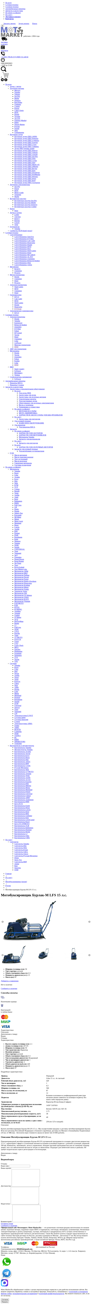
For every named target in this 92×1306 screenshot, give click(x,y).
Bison (16, 525)
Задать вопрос (24, 23)
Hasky (16, 509)
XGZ (16, 619)
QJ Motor (17, 617)
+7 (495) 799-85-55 (8, 57)
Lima (16, 691)
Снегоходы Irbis (20, 846)
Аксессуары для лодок (27, 395)
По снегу (8, 15)
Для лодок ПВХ (25, 393)
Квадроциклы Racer (22, 822)
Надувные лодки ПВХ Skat (24, 163)
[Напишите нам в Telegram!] (46, 1273)
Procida (17, 633)
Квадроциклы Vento (22, 776)
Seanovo (17, 100)
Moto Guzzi (18, 521)
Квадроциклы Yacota (22, 754)
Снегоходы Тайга (21, 852)
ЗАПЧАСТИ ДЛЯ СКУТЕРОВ (31, 433)
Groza (16, 641)
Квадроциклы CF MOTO (24, 772)
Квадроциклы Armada (22, 774)
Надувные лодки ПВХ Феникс (26, 177)
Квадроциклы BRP (21, 764)
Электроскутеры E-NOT (23, 716)
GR (15, 507)
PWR (16, 535)
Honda (16, 114)
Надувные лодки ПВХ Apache (26, 155)
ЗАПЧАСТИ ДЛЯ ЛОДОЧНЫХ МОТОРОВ (36, 447)
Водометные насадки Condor (25, 207)
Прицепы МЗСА (16, 383)
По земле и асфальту (13, 13)
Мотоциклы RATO (21, 599)
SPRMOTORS (19, 742)
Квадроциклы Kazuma (22, 782)
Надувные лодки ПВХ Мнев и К (26, 165)
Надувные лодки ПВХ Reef (24, 181)
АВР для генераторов (18, 349)
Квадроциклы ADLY (22, 762)
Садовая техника (11, 5)
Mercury (17, 90)
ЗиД (16, 555)
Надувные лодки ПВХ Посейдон (27, 173)
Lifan (16, 341)
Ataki (16, 497)
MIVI (16, 647)
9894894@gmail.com (24, 1249)
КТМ (16, 485)
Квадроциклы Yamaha (22, 748)
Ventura (17, 375)
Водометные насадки (18, 199)
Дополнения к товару (9, 1034)
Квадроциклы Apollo (22, 778)
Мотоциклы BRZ (21, 573)
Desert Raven (19, 559)
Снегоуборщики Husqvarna (24, 243)
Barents (17, 221)
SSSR (16, 545)
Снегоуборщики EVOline (24, 239)
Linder (16, 215)
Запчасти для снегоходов (28, 443)
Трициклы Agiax (20, 591)
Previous (2, 922)
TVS (16, 657)
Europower (18, 323)
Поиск (34, 23)
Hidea (16, 122)
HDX (16, 112)
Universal (17, 705)
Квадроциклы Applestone (24, 800)
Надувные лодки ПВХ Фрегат (26, 150)
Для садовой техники (22, 421)
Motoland (17, 523)
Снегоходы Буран (21, 850)
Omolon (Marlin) (20, 120)
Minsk (16, 519)
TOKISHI (18, 744)
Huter (16, 281)
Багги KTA (18, 804)
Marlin (16, 98)
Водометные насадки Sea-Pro (25, 201)
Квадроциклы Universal (23, 794)
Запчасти (13, 429)
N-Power (17, 371)
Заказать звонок (9, 23)
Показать (5, 1302)
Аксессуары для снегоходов (29, 419)
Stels (16, 130)
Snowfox (17, 868)
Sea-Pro (17, 96)
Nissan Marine (19, 124)
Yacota (16, 335)
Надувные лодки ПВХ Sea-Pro (26, 157)
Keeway (17, 681)
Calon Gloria (19, 110)
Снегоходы (14, 842)
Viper (16, 709)
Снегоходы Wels (20, 848)
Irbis (16, 481)
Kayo (16, 479)
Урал (16, 565)
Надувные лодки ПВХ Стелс (25, 144)
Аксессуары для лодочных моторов (32, 397)
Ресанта (17, 273)
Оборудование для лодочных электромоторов (36, 403)
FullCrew (17, 627)
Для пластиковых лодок (28, 401)
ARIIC (16, 728)
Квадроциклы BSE (21, 784)
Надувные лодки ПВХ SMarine (26, 167)
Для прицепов (19, 425)
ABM (16, 687)
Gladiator (17, 104)
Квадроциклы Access (22, 780)
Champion (18, 271)
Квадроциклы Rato (21, 818)
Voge (16, 551)
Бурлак (17, 126)
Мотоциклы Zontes (21, 589)
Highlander (18, 651)
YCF (16, 487)
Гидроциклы (15, 227)
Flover (16, 189)
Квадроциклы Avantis (22, 752)
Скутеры (13, 663)
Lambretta (18, 732)
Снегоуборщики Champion (24, 259)
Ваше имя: (5, 1166)
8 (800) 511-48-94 (21, 57)
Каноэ (12, 209)
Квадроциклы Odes (21, 836)
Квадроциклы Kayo (21, 756)
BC (15, 738)
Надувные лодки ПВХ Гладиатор (27, 183)
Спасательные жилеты (27, 399)
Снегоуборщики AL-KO (23, 257)
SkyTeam (17, 563)
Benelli (16, 491)
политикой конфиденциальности (51, 1294)
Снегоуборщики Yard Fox (24, 237)
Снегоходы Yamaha (21, 844)
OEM (16, 629)
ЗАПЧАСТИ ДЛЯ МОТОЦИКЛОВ (32, 435)
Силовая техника (12, 7)
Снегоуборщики (16, 235)
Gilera (16, 683)
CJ (15, 625)
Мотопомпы (14, 351)
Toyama (17, 116)
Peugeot (17, 697)
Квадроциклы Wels (21, 770)
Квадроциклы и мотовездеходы (22, 746)
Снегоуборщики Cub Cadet (24, 241)
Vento (16, 493)
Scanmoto (17, 653)
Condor (17, 106)
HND (16, 347)
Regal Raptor (19, 561)
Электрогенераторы (17, 317)
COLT (16, 631)
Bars (16, 866)
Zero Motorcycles (20, 569)
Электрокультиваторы (18, 285)
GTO (16, 643)
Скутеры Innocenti (21, 720)
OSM (16, 870)
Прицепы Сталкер (17, 385)
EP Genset (18, 333)
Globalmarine (19, 132)
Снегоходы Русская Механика (25, 856)
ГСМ (12, 453)
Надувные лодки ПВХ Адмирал (26, 140)
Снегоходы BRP (20, 862)
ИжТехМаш (18, 621)
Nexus (16, 673)
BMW (16, 503)
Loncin (16, 527)
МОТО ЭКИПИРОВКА (28, 413)
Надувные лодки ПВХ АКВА (25, 136)
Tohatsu (17, 94)
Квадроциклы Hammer (23, 830)
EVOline (17, 329)
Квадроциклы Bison (22, 758)
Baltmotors (18, 501)
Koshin (17, 361)
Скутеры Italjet (19, 718)
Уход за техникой (20, 459)
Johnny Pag (18, 513)
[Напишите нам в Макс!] (46, 1283)
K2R (16, 605)
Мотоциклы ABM (21, 571)
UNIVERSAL (19, 549)
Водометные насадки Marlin (25, 203)
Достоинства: (6, 1186)
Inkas (16, 211)
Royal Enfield (19, 567)
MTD (16, 289)
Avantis (17, 477)
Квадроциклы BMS (21, 802)
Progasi (17, 533)
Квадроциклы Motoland (23, 790)
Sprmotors (18, 655)
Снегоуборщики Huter (22, 253)
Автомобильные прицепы (15, 9)
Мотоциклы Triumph (22, 601)
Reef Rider (18, 102)
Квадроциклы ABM (22, 798)
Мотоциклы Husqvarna (23, 583)
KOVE (17, 607)
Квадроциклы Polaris (22, 792)
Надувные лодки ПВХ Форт (25, 179)
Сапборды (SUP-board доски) (21, 231)
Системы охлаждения (22, 465)
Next (89, 922)
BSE (16, 531)
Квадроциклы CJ (20, 834)
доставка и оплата (4, 43)
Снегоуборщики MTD (22, 247)
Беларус (17, 269)
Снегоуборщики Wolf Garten (25, 251)
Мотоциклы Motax (21, 587)
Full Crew (18, 505)
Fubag (16, 331)
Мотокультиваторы (17, 275)
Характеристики (7, 1030)
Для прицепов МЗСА (27, 427)
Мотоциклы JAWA (21, 597)
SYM (16, 703)
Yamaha (17, 92)
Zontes (16, 726)
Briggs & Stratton (20, 325)
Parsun (16, 108)
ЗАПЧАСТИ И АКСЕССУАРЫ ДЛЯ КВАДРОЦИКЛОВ (41, 415)
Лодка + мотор (15, 86)
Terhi (16, 225)
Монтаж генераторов (22, 345)
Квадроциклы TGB (21, 826)
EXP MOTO (19, 603)
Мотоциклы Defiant (21, 575)
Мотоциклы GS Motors (23, 595)
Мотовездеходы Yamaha (23, 750)
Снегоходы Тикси (21, 854)
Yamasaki (17, 553)
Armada (17, 613)
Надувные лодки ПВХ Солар (25, 161)
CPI (15, 713)
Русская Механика (21, 768)
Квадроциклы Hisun (22, 808)
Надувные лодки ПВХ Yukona (26, 152)
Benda (16, 623)
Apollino (17, 611)
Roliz (16, 539)
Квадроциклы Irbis (21, 760)
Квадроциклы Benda (22, 832)
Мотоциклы (14, 469)
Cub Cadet (18, 299)
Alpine (16, 864)
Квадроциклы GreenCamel (24, 820)
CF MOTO (18, 637)
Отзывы (4, 1038)
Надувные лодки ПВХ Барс (25, 171)
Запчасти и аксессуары (14, 11)
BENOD (17, 730)
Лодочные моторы (17, 88)
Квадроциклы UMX (22, 838)
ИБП (12, 367)
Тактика (17, 217)
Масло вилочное (20, 461)
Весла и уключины (26, 405)
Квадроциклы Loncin (22, 810)
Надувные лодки (16, 134)
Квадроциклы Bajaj (21, 812)
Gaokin (17, 615)
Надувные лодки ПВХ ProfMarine (27, 175)
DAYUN (17, 639)
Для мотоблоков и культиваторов (31, 451)
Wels (16, 483)
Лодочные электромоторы (20, 185)
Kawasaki (17, 515)
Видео (3, 1036)
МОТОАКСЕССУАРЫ (27, 411)
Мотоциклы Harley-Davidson (25, 581)
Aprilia (16, 495)
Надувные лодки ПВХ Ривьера (26, 138)
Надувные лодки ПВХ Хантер (26, 142)
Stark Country (19, 369)
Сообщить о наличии (9, 988)
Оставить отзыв (7, 1224)
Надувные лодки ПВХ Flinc (25, 159)
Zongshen (17, 327)
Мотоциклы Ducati (21, 577)
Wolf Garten (18, 287)
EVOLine (17, 309)
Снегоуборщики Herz (22, 249)
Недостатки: (5, 1204)
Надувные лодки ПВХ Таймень (26, 146)
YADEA (17, 736)
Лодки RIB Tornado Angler (24, 148)
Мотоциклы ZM (20, 593)
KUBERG (18, 609)
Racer (16, 473)
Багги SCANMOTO (22, 824)
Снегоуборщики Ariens (23, 265)
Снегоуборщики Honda (23, 245)
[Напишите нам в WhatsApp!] (46, 1262)
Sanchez (17, 649)
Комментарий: (6, 1222)
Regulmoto (18, 537)
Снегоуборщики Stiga (22, 263)
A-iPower (17, 343)
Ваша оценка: (6, 1168)
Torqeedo (17, 195)
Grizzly (17, 223)
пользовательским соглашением (25, 1294)
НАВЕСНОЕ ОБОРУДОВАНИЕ (31, 423)
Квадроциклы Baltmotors (23, 828)
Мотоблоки (14, 267)
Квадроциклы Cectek (22, 766)
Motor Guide (19, 193)
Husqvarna (18, 307)
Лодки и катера (16, 213)
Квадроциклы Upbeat (22, 796)
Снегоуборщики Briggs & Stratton (27, 261)
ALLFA (17, 118)
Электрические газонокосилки (21, 311)
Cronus (17, 489)
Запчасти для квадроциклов (29, 439)
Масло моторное (20, 455)
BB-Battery (18, 373)
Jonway (17, 707)
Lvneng (17, 722)
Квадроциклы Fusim (22, 806)
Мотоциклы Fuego (21, 579)
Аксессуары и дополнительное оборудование (27, 389)
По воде (8, 3)
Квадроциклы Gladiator (23, 816)
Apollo (16, 529)
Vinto (16, 635)
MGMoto (17, 517)
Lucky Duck (18, 645)
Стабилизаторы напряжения (21, 377)
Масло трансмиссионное (23, 457)
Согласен (5, 1299)
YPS (16, 661)
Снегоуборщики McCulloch (24, 255)
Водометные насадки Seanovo (25, 205)
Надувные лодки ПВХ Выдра (25, 169)
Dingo (16, 858)
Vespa (16, 677)
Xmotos (17, 543)
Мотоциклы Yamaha (26, 437)
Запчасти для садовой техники (26, 449)
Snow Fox (18, 860)
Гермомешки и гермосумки (29, 407)
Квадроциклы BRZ (21, 814)
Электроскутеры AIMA (23, 724)
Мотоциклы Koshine (22, 585)
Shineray (17, 541)
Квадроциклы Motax (22, 788)
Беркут (17, 219)
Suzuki (16, 128)
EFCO (16, 297)
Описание (5, 1032)
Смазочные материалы (23, 463)
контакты (4, 50)
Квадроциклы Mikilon (22, 786)
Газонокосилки (15, 295)
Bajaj (16, 499)
